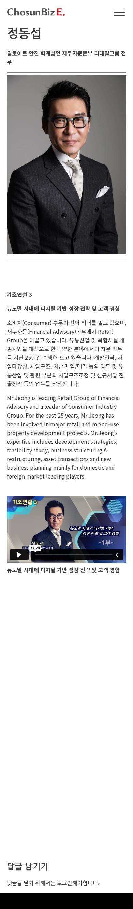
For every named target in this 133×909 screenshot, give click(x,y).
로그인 (64, 883)
